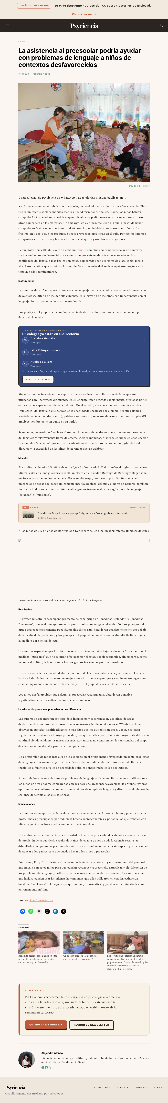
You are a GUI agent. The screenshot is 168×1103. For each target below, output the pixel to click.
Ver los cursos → (84, 14)
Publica (158, 1087)
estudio (81, 250)
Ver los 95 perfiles (38, 379)
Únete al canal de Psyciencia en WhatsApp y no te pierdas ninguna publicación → (72, 197)
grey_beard (134, 185)
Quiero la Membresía (45, 1024)
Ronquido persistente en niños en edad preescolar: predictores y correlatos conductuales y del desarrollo (37, 959)
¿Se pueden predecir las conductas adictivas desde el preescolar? (80, 957)
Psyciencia (84, 25)
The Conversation (41, 900)
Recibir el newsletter (91, 1024)
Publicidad (122, 1087)
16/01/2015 (24, 73)
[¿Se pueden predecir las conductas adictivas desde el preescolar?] (83, 942)
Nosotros (141, 1087)
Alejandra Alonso (41, 73)
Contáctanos (102, 1087)
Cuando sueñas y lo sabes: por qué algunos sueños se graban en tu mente (82, 513)
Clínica (21, 41)
